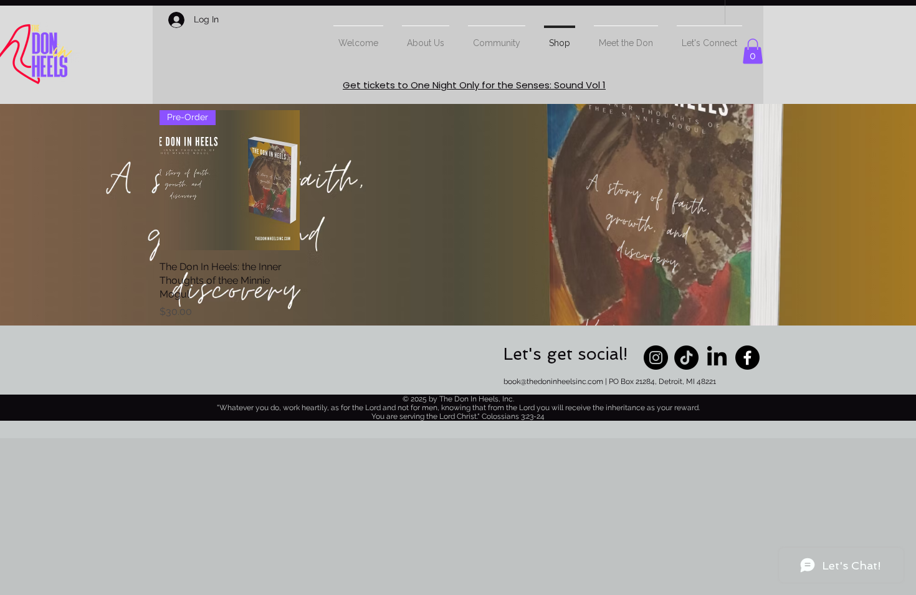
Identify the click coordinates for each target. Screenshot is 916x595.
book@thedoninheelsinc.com (553, 381)
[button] (752, 51)
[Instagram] (656, 357)
